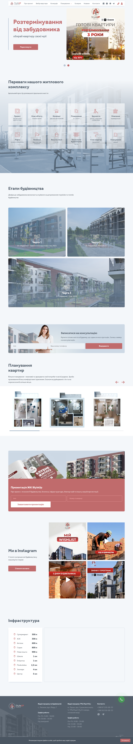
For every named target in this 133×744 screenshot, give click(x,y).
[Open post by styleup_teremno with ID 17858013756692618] (106, 541)
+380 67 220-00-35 (105, 707)
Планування (65, 3)
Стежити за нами (22, 568)
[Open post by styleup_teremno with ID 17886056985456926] (67, 541)
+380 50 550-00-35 (105, 710)
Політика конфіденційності (18, 737)
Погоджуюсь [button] (125, 740)
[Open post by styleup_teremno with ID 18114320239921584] (106, 579)
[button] (65, 65)
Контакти (96, 3)
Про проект (28, 3)
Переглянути (79, 47)
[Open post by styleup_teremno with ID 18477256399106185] (67, 579)
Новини (87, 3)
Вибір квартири (42, 3)
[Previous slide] (116, 382)
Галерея (78, 3)
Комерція (54, 3)
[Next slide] (123, 382)
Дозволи (11, 734)
